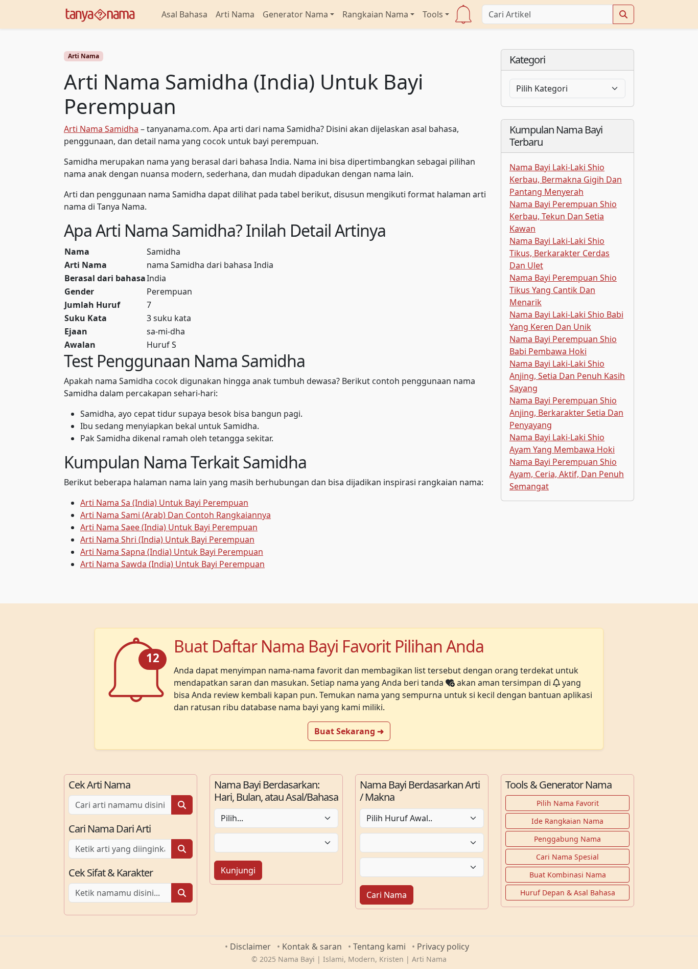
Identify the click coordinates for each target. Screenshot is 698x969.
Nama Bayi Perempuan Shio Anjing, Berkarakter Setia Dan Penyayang (566, 413)
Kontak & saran (312, 946)
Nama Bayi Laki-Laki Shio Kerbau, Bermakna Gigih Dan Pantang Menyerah (565, 179)
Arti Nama (235, 14)
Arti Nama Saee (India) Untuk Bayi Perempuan (169, 527)
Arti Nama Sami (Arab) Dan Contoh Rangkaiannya (175, 515)
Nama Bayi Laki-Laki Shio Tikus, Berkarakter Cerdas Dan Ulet (559, 253)
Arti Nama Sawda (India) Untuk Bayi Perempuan (172, 564)
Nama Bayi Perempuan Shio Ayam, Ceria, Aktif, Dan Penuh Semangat (566, 474)
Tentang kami (379, 946)
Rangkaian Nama (375, 14)
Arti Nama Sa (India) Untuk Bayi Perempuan (164, 502)
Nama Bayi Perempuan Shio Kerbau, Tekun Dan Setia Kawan (563, 216)
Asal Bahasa (184, 14)
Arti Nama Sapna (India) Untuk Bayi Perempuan (171, 551)
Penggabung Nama (567, 839)
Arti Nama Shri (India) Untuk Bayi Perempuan (167, 539)
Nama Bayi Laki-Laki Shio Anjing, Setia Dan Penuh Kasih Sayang (567, 376)
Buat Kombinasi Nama (567, 875)
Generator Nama (295, 14)
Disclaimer (250, 946)
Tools (433, 14)
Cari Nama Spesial (567, 857)
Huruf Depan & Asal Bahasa (567, 892)
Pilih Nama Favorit (568, 803)
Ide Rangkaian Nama (567, 821)
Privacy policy (443, 946)
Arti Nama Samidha (101, 128)
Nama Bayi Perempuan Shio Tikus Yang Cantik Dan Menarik (563, 290)
